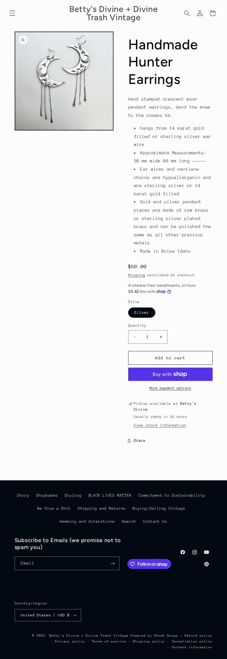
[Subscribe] (112, 563)
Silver (141, 312)
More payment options (170, 388)
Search (129, 521)
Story (23, 495)
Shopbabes (47, 495)
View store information (160, 425)
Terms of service (109, 641)
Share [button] (140, 440)
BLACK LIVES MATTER (110, 495)
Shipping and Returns (102, 508)
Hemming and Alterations (87, 521)
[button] (12, 13)
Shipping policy (149, 641)
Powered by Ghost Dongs (154, 635)
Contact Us (155, 521)
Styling (73, 495)
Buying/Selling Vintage (159, 508)
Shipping (136, 275)
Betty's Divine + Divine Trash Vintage (88, 635)
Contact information (192, 647)
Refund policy (199, 635)
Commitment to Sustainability (171, 495)
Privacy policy (70, 641)
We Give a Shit (54, 508)
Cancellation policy (192, 641)
